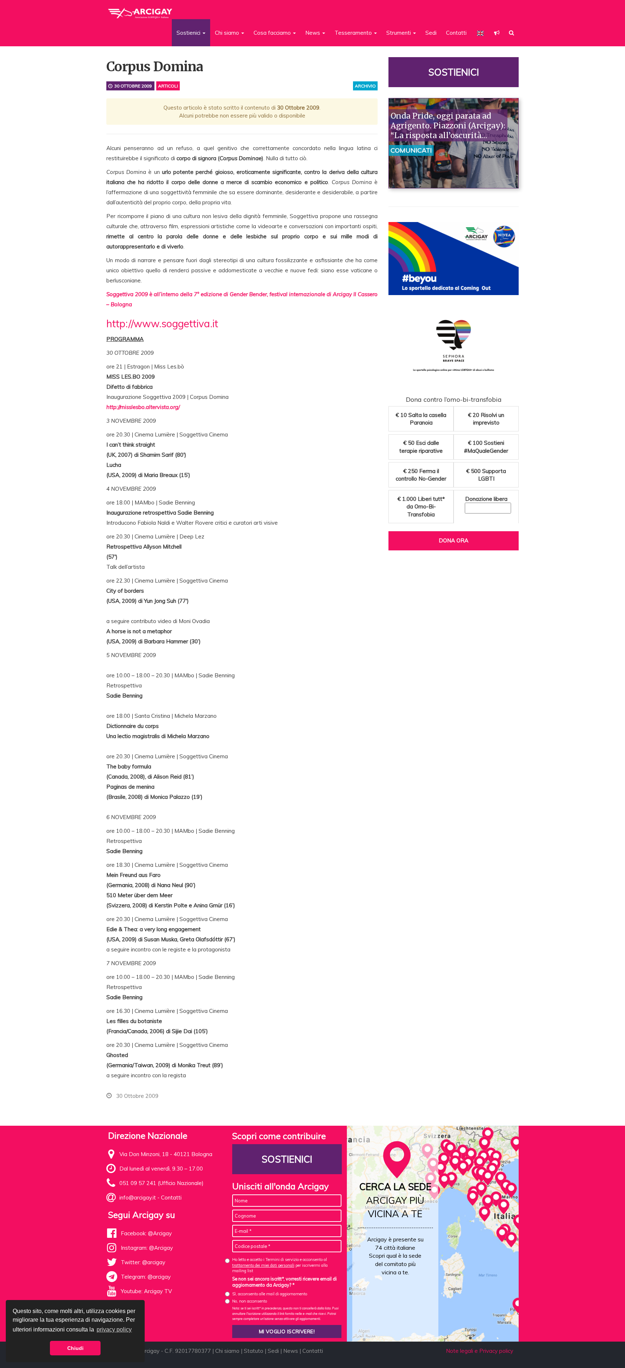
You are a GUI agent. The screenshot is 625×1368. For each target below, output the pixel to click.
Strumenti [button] (399, 32)
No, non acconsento (249, 1301)
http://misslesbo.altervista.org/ (143, 407)
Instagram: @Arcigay (147, 1247)
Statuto (253, 1350)
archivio (365, 86)
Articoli (168, 86)
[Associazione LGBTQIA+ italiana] (140, 10)
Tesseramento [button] (354, 32)
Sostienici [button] (189, 32)
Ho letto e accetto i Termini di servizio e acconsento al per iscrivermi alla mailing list (280, 1265)
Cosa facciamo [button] (273, 32)
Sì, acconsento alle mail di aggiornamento (269, 1293)
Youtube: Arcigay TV (146, 1291)
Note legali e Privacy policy (479, 1350)
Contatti (456, 32)
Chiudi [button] (75, 1348)
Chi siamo (227, 1350)
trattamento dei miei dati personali (263, 1265)
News (290, 1350)
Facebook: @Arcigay (146, 1233)
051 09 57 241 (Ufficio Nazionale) (161, 1183)
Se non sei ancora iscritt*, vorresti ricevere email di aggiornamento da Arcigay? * (284, 1282)
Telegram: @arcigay (146, 1276)
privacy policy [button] (114, 1329)
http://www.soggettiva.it (162, 323)
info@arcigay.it (137, 1197)
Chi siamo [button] (228, 32)
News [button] (313, 32)
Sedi (431, 32)
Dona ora (453, 540)
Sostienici (453, 72)
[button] (496, 32)
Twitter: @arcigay (143, 1262)
